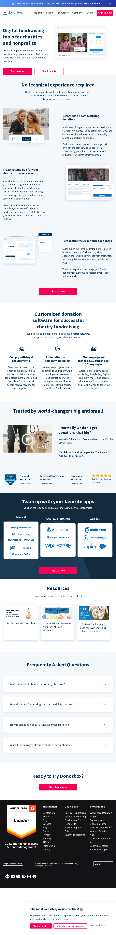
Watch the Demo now (89, 3)
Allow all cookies (41, 926)
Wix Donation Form (100, 827)
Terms (46, 831)
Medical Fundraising (75, 816)
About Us (48, 816)
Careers (47, 823)
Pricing (49, 12)
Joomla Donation (99, 845)
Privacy (47, 834)
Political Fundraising (75, 812)
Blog (45, 820)
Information (50, 806)
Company (77, 12)
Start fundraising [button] (58, 787)
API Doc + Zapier (99, 849)
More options (96, 925)
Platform (37, 12)
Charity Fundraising (75, 834)
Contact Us (49, 812)
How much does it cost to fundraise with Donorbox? (40, 724)
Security (47, 838)
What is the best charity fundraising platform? (37, 684)
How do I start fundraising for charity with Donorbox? (41, 704)
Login (90, 12)
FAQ (45, 827)
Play (27, 439)
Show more (62, 919)
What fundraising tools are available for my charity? (40, 745)
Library (46, 849)
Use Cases (71, 806)
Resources (62, 12)
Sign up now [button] (105, 12)
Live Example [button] (49, 71)
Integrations (97, 806)
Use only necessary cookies (70, 926)
